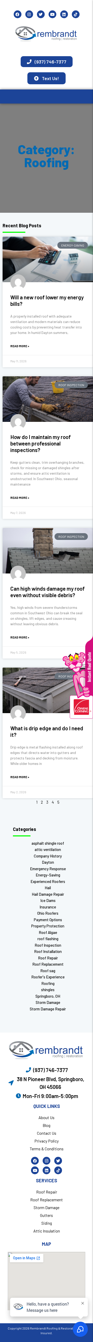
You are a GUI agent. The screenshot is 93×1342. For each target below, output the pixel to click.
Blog (46, 1125)
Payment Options (48, 919)
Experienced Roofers (47, 881)
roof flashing (47, 938)
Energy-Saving (48, 875)
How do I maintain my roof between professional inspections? (40, 443)
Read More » (19, 346)
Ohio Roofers (47, 913)
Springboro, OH (47, 996)
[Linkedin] (64, 14)
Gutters (46, 1215)
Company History (48, 856)
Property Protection (47, 926)
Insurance (48, 907)
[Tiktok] (76, 14)
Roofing (48, 983)
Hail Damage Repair (48, 894)
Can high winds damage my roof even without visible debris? (47, 591)
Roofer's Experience (48, 977)
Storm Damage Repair (48, 1008)
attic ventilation (48, 849)
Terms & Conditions (47, 1148)
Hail (48, 887)
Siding (46, 1223)
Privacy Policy (46, 1140)
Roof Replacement (48, 964)
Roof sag (47, 970)
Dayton (48, 862)
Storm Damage (48, 1002)
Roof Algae (48, 932)
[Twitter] (41, 14)
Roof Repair (48, 958)
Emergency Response (48, 868)
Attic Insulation (46, 1230)
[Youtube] (52, 14)
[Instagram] (29, 14)
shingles (48, 989)
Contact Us (46, 1133)
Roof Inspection (48, 945)
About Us (46, 1117)
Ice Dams (48, 900)
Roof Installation (48, 951)
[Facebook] (17, 14)
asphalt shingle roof (48, 843)
